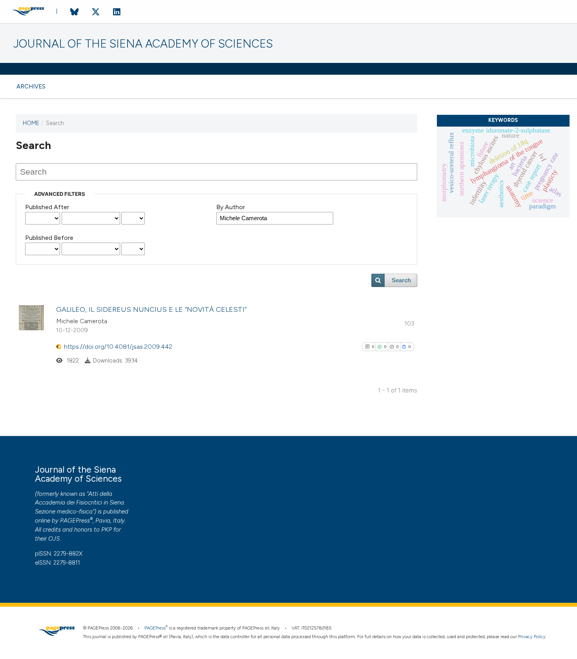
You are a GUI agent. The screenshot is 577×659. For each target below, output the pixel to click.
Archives (31, 86)
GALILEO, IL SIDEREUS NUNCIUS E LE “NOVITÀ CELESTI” (151, 309)
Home (31, 123)
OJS (54, 538)
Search (401, 280)
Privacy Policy (532, 636)
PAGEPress (75, 520)
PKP (106, 529)
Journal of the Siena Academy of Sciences (143, 44)
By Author (230, 207)
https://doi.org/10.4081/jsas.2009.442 (118, 346)
